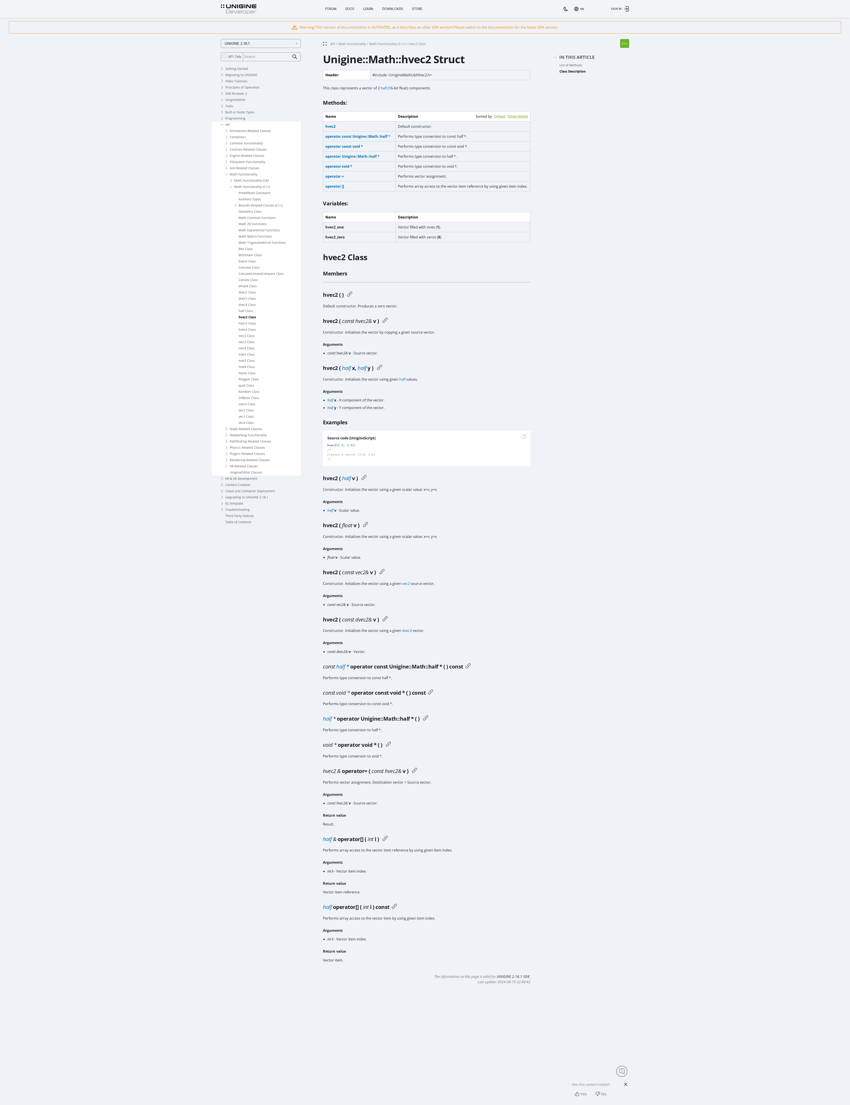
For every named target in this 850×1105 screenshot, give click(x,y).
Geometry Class (250, 211)
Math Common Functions (257, 218)
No (604, 1094)
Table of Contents (238, 522)
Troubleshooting (237, 509)
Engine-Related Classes (247, 155)
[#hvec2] (349, 294)
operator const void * (344, 146)
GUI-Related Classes (244, 168)
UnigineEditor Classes (246, 472)
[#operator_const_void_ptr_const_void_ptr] (430, 692)
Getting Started (236, 69)
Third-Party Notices (239, 516)
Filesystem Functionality (247, 162)
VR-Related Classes (244, 466)
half (384, 88)
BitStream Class (250, 255)
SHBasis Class (249, 398)
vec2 (406, 583)
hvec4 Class (247, 329)
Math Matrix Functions (255, 236)
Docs (349, 9)
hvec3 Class (247, 323)
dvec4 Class (247, 305)
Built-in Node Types (240, 112)
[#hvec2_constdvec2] (385, 619)
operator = (334, 176)
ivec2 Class (247, 336)
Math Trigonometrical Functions (262, 242)
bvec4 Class (247, 261)
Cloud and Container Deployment (250, 491)
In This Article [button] (577, 57)
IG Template (234, 503)
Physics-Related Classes (247, 447)
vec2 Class (246, 410)
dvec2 (407, 630)
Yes (584, 1094)
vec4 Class (246, 423)
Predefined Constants (255, 193)
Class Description (572, 71)
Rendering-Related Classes (250, 460)
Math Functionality (243, 174)
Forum (330, 9)
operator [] (334, 186)
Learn (368, 9)
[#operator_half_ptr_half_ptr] (425, 718)
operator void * (338, 166)
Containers (238, 137)
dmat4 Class (248, 286)
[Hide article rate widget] (625, 1084)
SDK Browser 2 (236, 93)
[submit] (295, 57)
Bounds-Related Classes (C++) (261, 205)
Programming (235, 118)
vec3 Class (246, 416)
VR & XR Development (241, 478)
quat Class (246, 385)
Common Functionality (246, 143)
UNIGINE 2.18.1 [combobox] (237, 43)
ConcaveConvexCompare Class (261, 273)
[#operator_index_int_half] (394, 907)
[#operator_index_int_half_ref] (385, 839)
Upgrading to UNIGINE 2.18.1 (246, 497)
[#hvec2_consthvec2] (385, 321)
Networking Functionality (248, 435)
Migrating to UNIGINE (241, 75)
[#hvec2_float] (365, 525)
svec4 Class (247, 404)
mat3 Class (247, 360)
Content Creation (238, 485)
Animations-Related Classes (250, 131)
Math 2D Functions (253, 224)
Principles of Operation (242, 87)
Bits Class (246, 249)
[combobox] (580, 9)
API (227, 124)
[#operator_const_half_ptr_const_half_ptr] (468, 666)
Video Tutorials (236, 81)
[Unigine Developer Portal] (238, 9)
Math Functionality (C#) (251, 180)
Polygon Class (249, 379)
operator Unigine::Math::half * (352, 156)
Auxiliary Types (250, 199)
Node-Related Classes (246, 429)
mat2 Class (247, 354)
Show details (518, 116)
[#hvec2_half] (364, 478)
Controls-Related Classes (248, 149)
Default (499, 116)
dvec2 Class (247, 292)
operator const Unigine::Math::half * (357, 136)
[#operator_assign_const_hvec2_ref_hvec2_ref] (414, 771)
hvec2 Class (247, 317)
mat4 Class (247, 367)
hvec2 (330, 126)
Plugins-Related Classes (247, 454)
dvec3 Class (247, 298)
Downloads (392, 9)
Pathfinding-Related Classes (250, 441)
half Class (246, 311)
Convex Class (248, 280)
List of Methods (570, 65)
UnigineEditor (235, 100)
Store (417, 9)
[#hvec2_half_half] (379, 368)
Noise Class (247, 373)
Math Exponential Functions (259, 230)
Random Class (249, 391)
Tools (229, 106)
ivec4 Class (247, 348)
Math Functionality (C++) (252, 187)
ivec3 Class (247, 342)
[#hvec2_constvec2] (382, 572)
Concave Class (249, 267)
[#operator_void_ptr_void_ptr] (388, 744)
